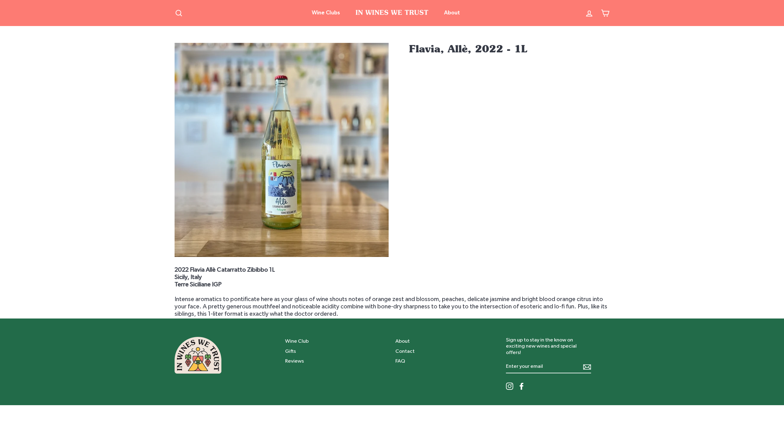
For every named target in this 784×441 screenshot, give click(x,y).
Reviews (294, 361)
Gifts (290, 351)
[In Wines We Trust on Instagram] (509, 386)
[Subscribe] (587, 367)
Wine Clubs (326, 13)
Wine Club (297, 341)
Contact (405, 351)
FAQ (400, 361)
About (452, 13)
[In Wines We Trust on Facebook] (521, 386)
